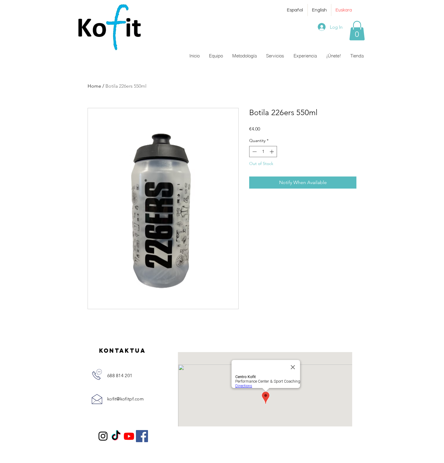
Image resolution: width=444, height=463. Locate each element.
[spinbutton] (263, 151)
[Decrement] (254, 151)
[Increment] (272, 151)
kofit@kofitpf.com (125, 399)
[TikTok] (116, 436)
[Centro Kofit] (103, 436)
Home (94, 86)
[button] (357, 30)
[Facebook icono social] (142, 436)
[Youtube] (129, 436)
